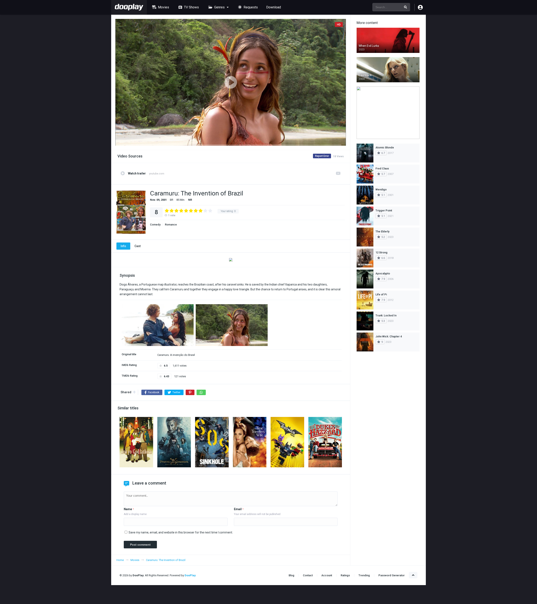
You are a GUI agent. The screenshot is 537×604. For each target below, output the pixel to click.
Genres (219, 7)
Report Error (322, 156)
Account (326, 575)
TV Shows (191, 7)
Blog (291, 575)
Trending (364, 575)
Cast (137, 246)
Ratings (345, 575)
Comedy (155, 224)
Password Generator (391, 575)
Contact (308, 575)
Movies (163, 7)
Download (273, 7)
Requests (250, 7)
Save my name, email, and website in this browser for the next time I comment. (181, 532)
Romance (171, 224)
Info (123, 246)
